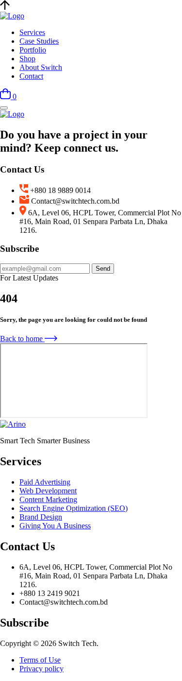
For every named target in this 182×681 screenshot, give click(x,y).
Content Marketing (48, 499)
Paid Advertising (44, 482)
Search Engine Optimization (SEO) (73, 508)
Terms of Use (40, 660)
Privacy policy (41, 668)
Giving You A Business (55, 526)
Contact (31, 76)
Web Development (48, 491)
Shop (27, 58)
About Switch (40, 67)
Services (32, 32)
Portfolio (32, 50)
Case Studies (39, 41)
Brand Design (40, 517)
